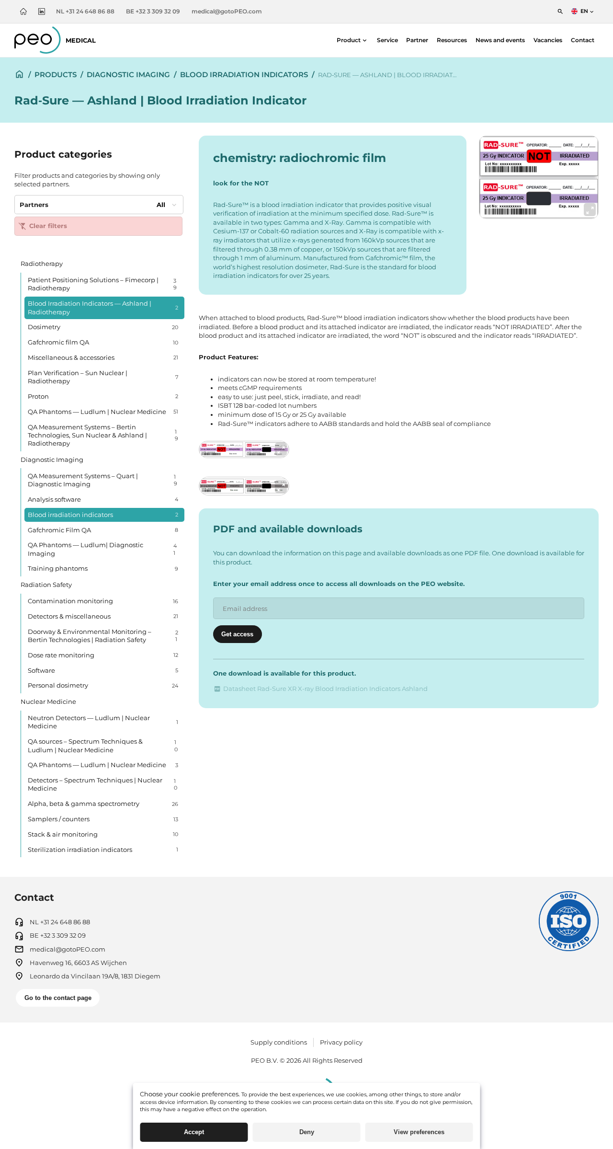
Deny (306, 1132)
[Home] (23, 11)
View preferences (419, 1132)
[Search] (560, 11)
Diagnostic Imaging (128, 74)
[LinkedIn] (41, 11)
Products (55, 74)
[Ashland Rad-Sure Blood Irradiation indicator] (538, 177)
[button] (352, 40)
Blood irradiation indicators (244, 74)
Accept (194, 1132)
